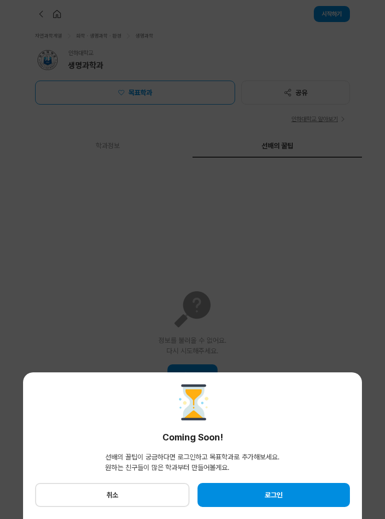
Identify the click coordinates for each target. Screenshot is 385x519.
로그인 (274, 495)
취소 (112, 495)
